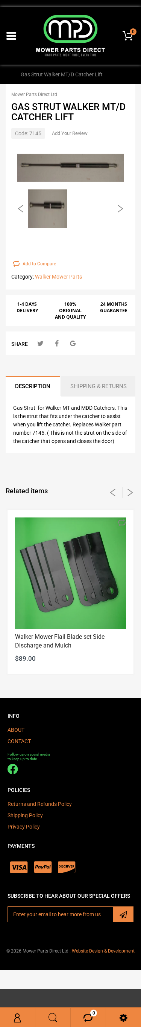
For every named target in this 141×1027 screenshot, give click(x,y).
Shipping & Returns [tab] (98, 386)
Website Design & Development (103, 951)
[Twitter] (40, 343)
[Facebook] (56, 343)
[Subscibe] (123, 914)
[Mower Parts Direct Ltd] (70, 35)
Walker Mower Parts (58, 277)
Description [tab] (32, 386)
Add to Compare (39, 263)
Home (7, 74)
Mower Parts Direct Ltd (34, 94)
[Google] (72, 343)
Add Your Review (70, 133)
